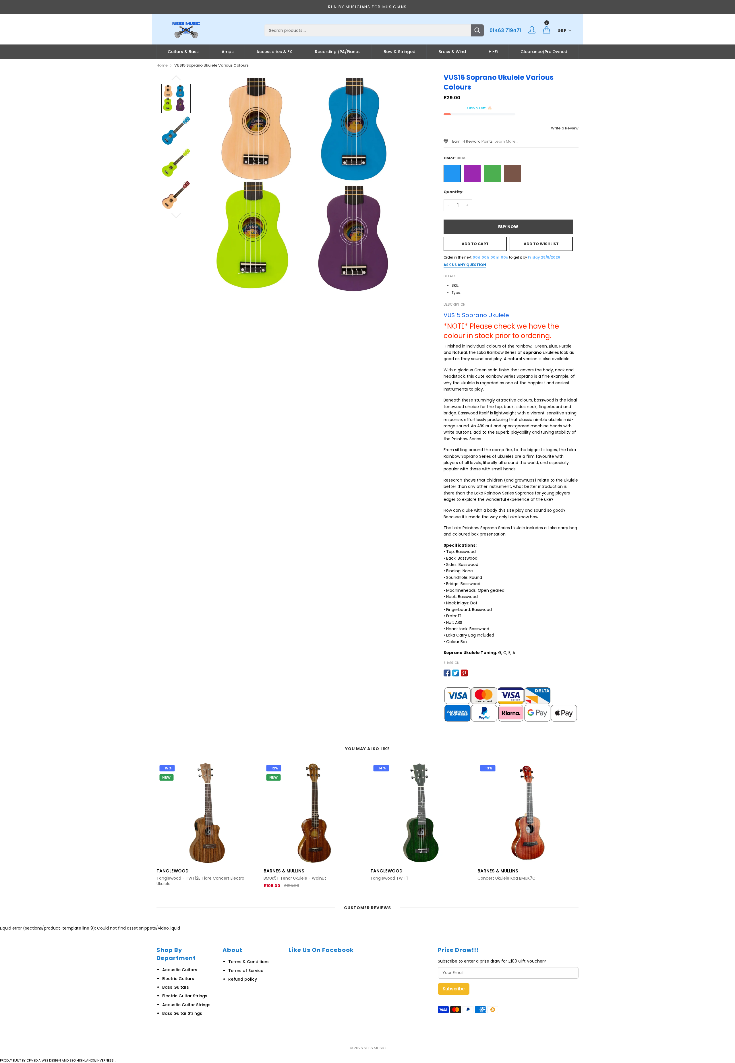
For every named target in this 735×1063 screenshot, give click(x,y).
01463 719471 (505, 30)
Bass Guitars (175, 987)
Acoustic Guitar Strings (186, 1005)
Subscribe (454, 989)
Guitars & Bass (183, 52)
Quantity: (453, 192)
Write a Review (565, 128)
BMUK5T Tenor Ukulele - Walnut (187, 878)
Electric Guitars (178, 978)
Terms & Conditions (249, 962)
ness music (375, 1048)
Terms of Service (245, 970)
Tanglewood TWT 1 (282, 878)
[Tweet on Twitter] (455, 673)
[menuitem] (183, 51)
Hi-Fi (493, 52)
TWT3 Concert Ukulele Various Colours (515, 878)
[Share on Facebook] (447, 673)
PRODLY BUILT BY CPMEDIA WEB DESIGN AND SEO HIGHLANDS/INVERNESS (57, 1060)
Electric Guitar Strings (184, 996)
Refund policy (242, 979)
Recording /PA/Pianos (338, 52)
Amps (228, 52)
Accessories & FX (274, 52)
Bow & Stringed (399, 52)
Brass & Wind (452, 52)
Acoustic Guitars (179, 970)
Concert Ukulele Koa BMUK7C (399, 878)
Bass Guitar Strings (182, 1013)
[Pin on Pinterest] (464, 673)
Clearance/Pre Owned (544, 52)
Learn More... (506, 141)
